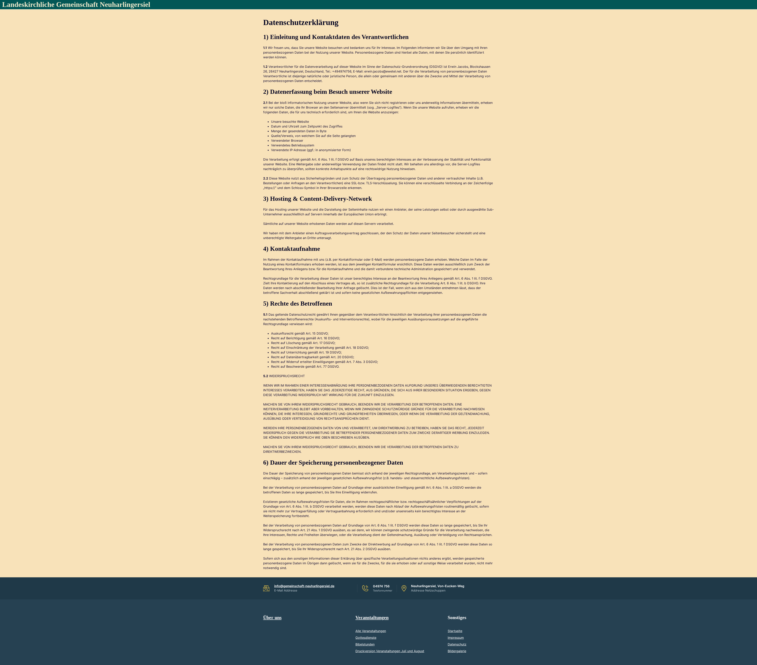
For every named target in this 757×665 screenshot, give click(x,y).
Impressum (456, 638)
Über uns (272, 617)
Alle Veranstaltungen (370, 631)
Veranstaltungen (372, 617)
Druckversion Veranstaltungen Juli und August (389, 651)
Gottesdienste (365, 638)
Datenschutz (457, 644)
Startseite (455, 631)
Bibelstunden (365, 644)
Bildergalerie (457, 651)
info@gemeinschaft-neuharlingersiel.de (304, 586)
